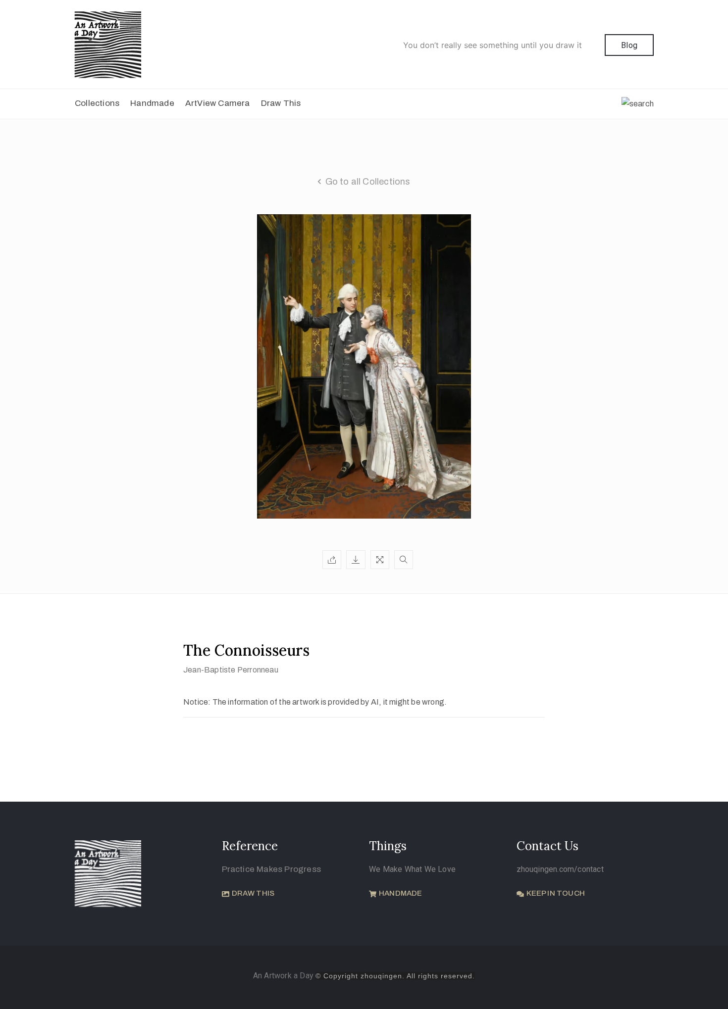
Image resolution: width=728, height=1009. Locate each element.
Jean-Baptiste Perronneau (230, 670)
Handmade (152, 103)
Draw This (281, 103)
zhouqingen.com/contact (560, 869)
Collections (97, 103)
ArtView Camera (217, 103)
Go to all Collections (368, 182)
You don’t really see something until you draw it (492, 45)
